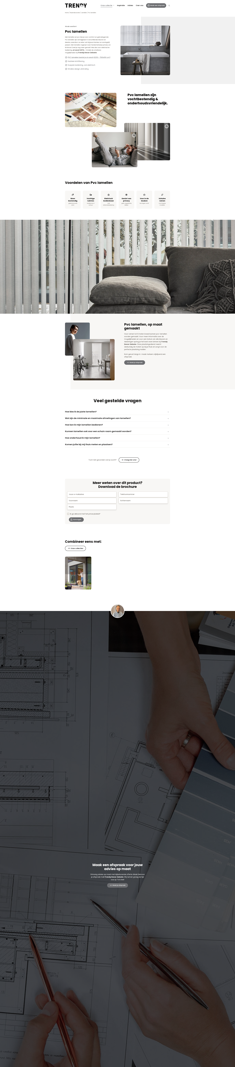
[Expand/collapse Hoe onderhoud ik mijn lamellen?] (168, 438)
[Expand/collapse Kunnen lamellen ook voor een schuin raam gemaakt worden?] (168, 432)
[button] (169, 5)
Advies (130, 5)
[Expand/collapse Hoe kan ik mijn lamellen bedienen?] (168, 425)
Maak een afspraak (157, 5)
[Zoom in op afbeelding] (147, 145)
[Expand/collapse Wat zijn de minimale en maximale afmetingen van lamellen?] (168, 418)
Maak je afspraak (136, 362)
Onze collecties (77, 548)
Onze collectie (106, 5)
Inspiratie (121, 5)
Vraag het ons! (130, 460)
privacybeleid (94, 514)
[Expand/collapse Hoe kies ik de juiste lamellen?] (168, 412)
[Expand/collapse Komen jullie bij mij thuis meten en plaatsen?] (168, 445)
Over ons (139, 5)
